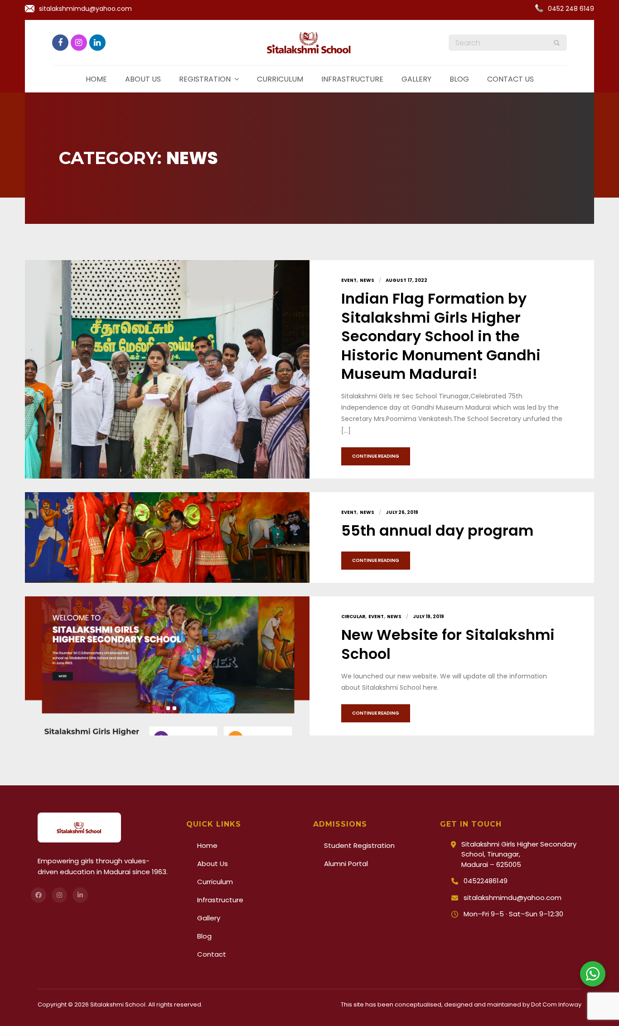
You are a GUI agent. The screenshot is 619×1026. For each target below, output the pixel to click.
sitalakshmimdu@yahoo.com (85, 8)
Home (96, 79)
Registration (205, 79)
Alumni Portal (346, 863)
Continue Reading (375, 456)
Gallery (416, 79)
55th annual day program (437, 530)
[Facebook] (38, 895)
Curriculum (280, 79)
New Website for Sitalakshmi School (448, 644)
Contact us (510, 79)
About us (143, 79)
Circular (353, 616)
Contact (211, 954)
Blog (459, 79)
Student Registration (359, 845)
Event (349, 280)
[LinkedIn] (80, 895)
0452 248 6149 (571, 8)
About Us (212, 863)
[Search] (556, 42)
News (367, 280)
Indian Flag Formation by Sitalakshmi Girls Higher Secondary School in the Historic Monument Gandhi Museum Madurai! (441, 336)
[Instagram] (59, 895)
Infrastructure (352, 79)
